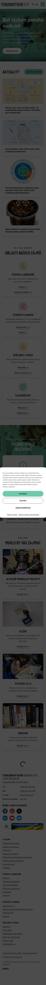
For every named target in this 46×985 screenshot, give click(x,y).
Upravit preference (23, 507)
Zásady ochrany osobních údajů (29, 514)
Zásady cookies (12, 514)
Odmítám (23, 501)
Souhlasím (23, 494)
